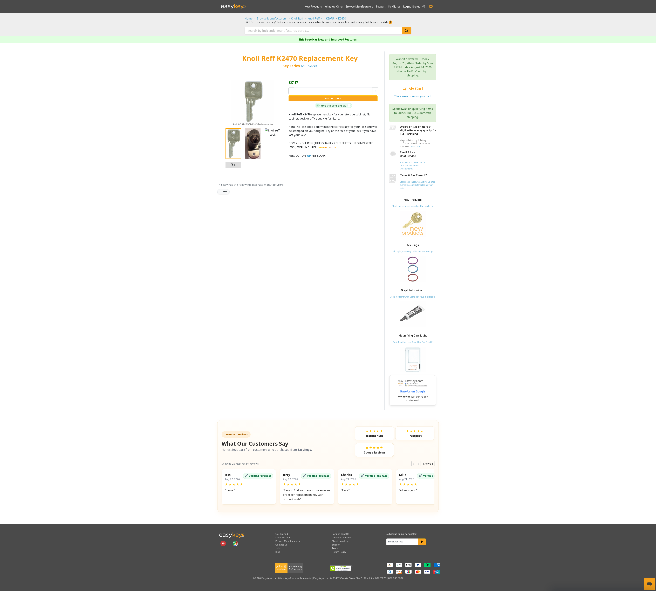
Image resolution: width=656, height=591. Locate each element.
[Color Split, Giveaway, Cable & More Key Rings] (413, 269)
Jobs (278, 548)
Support (381, 6)
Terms (335, 548)
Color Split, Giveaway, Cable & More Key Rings (413, 251)
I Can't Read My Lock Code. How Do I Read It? (412, 342)
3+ (233, 165)
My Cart (415, 88)
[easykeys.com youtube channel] (223, 543)
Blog (277, 551)
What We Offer (334, 6)
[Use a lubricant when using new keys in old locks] (413, 314)
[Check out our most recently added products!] (413, 223)
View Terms (416, 146)
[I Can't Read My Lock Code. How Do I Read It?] (413, 359)
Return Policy (339, 551)
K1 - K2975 (309, 65)
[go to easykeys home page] (231, 535)
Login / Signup (412, 6)
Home (248, 18)
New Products (313, 6)
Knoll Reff (297, 18)
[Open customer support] (649, 584)
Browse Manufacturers (359, 6)
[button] (249, 487)
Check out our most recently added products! (412, 206)
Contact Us (281, 544)
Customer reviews (341, 537)
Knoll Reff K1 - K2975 (321, 18)
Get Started (281, 534)
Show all (428, 463)
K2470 (342, 18)
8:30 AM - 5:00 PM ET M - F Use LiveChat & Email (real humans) (412, 165)
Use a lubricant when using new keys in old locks (412, 297)
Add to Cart (333, 98)
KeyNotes (394, 6)
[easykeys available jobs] (289, 567)
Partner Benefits (340, 534)
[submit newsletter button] (422, 542)
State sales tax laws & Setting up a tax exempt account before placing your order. (417, 185)
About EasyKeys (340, 541)
